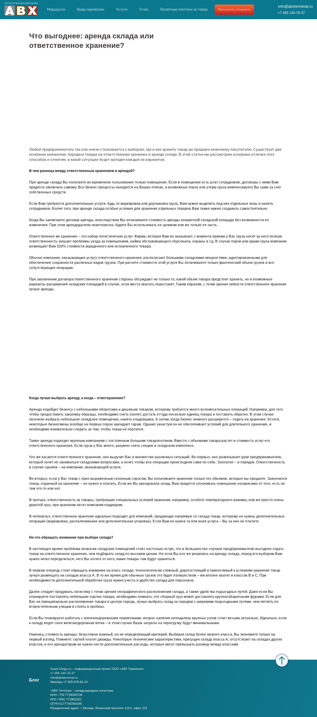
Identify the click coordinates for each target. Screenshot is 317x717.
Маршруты (56, 9)
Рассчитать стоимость (234, 9)
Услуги (121, 9)
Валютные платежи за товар (184, 9)
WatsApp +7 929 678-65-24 (69, 682)
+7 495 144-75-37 (291, 13)
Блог (34, 680)
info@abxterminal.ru (295, 6)
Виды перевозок (90, 9)
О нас (144, 9)
